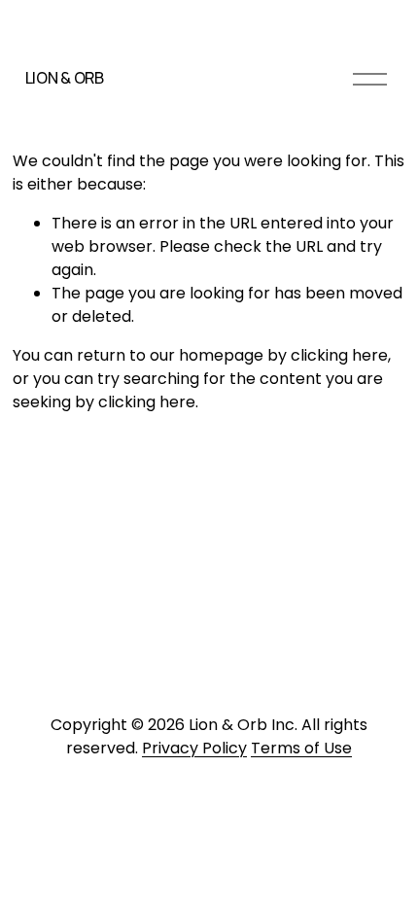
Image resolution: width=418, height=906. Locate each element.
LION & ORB (64, 77)
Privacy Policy (194, 748)
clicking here (339, 355)
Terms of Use (301, 748)
